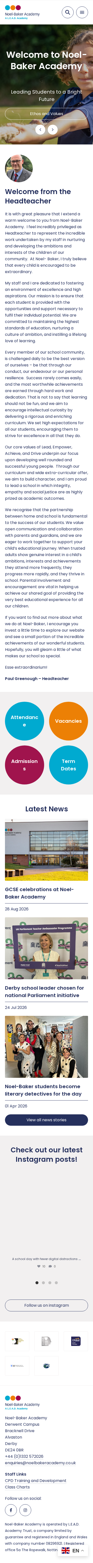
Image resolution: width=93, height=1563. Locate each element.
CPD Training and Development (35, 1480)
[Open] (46, 1213)
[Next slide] (53, 130)
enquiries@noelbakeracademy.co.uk (40, 1463)
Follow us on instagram (46, 1305)
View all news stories (46, 1120)
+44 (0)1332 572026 (24, 1456)
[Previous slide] (40, 130)
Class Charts (17, 1487)
